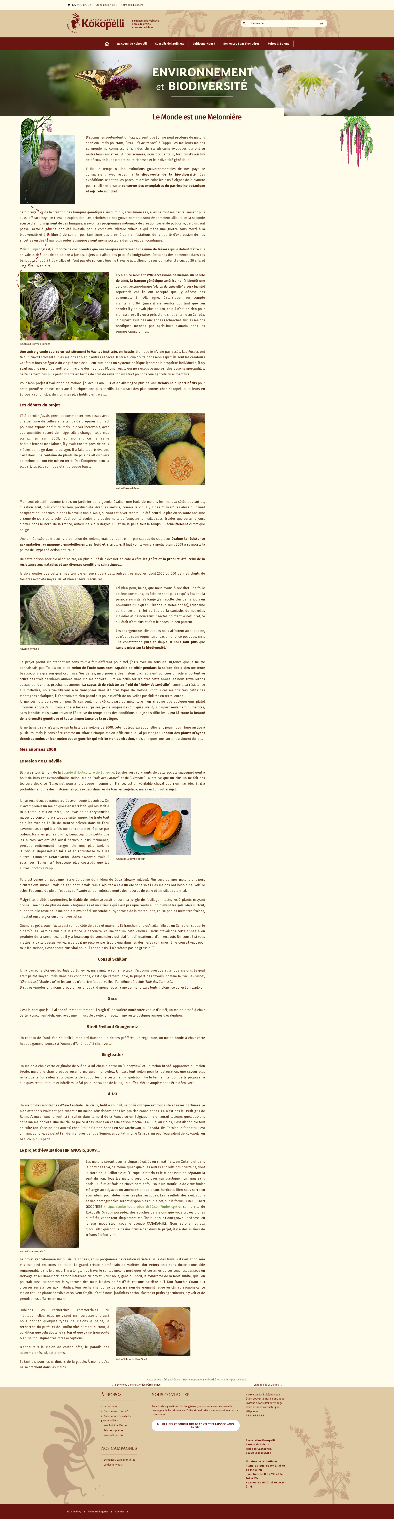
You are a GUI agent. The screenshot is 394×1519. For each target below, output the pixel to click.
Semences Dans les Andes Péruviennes (136, 1384)
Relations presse (113, 1430)
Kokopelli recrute (113, 1435)
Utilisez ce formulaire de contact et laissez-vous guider (198, 1425)
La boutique (110, 1406)
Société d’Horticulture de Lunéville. (88, 772)
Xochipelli (241, 1379)
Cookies (119, 1511)
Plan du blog (74, 1511)
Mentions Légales (98, 1511)
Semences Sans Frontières (119, 1459)
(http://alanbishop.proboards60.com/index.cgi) (140, 1207)
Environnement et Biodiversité (199, 1379)
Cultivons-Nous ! (113, 1464)
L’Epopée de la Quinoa (268, 1384)
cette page (276, 1402)
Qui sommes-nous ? (115, 1411)
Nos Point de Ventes (115, 1425)
